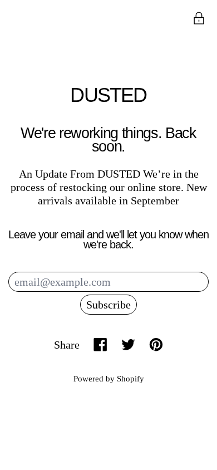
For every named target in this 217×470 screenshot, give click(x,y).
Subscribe (108, 304)
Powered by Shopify (108, 378)
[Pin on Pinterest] (156, 344)
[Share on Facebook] (100, 344)
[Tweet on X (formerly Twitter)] (128, 344)
